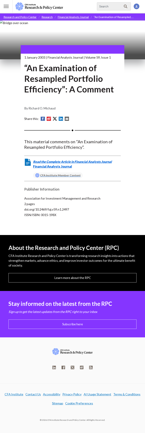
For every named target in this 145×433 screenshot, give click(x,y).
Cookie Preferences (79, 403)
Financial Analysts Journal (73, 17)
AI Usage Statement (97, 394)
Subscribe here (72, 324)
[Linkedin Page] (54, 367)
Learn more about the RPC (72, 278)
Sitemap (57, 403)
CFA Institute (14, 394)
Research (47, 17)
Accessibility (51, 394)
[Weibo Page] (81, 367)
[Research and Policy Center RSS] (91, 367)
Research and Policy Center (20, 17)
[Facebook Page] (63, 367)
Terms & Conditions (126, 394)
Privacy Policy (72, 394)
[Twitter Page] (72, 367)
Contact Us (33, 394)
